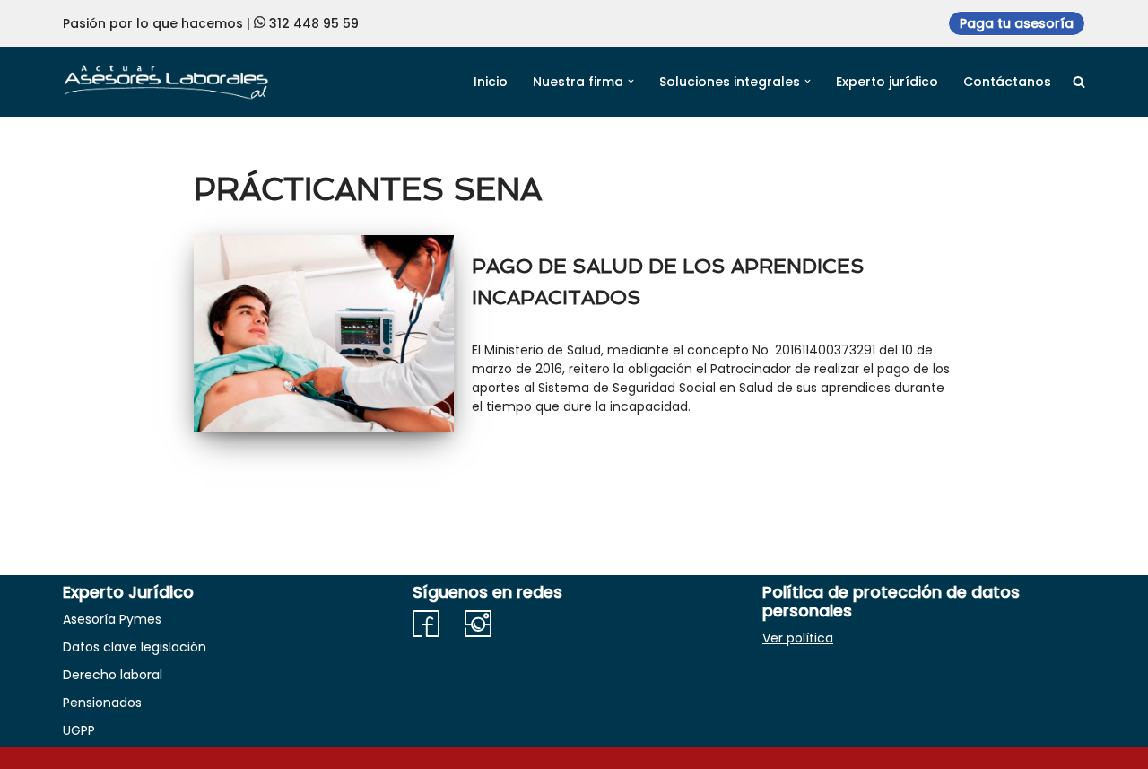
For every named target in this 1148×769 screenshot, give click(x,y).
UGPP (79, 730)
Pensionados (102, 703)
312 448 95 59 (314, 23)
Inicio (491, 82)
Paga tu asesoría (1017, 23)
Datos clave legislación (134, 647)
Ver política (797, 638)
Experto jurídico (887, 82)
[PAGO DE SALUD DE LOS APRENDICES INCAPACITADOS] (324, 334)
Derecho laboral (112, 675)
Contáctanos (1007, 82)
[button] (631, 81)
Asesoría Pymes (112, 619)
